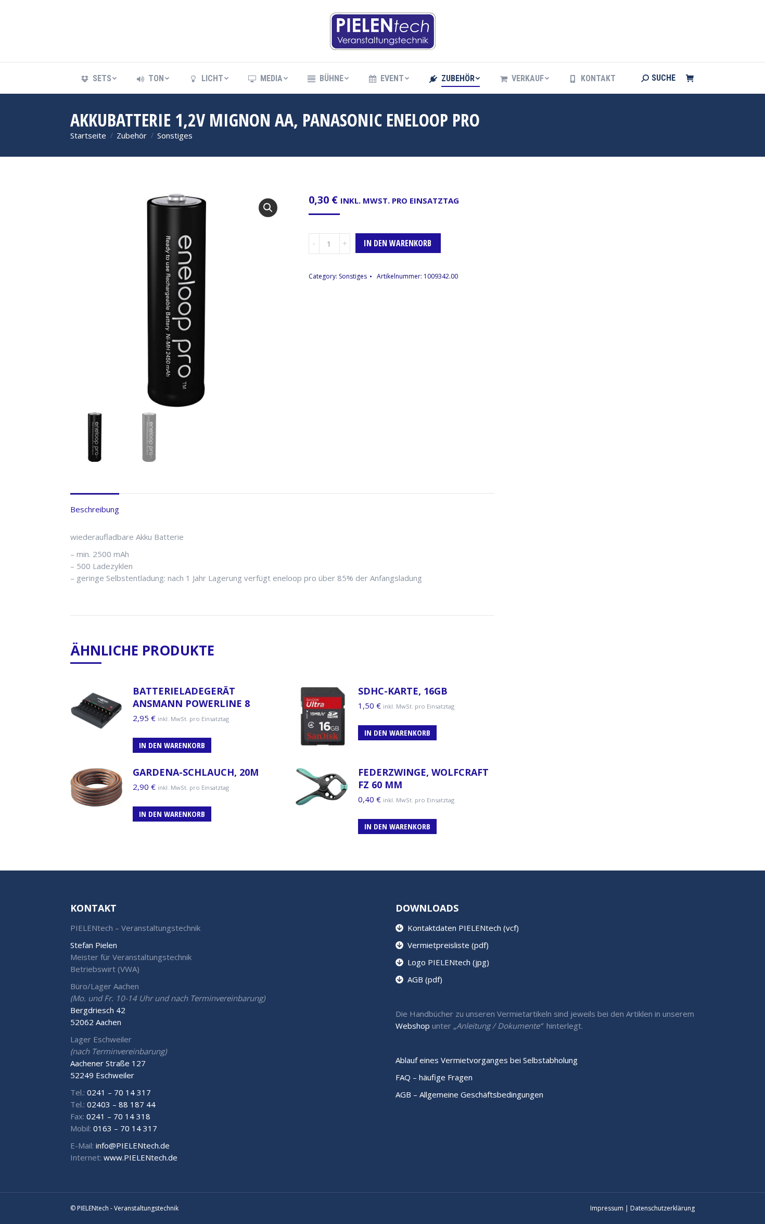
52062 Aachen (95, 1022)
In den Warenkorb (397, 243)
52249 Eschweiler (102, 1075)
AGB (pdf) (422, 979)
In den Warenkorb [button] (172, 745)
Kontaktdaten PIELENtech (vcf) (461, 928)
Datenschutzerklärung (662, 1208)
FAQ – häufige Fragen (434, 1077)
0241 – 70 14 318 (118, 1116)
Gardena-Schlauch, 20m (196, 772)
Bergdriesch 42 (97, 1010)
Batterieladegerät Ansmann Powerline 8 (191, 697)
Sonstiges (353, 276)
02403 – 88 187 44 (121, 1104)
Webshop (413, 1025)
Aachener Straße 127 (108, 1063)
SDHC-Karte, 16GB (403, 691)
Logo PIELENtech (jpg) (446, 962)
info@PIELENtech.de (133, 1145)
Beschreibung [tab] (94, 509)
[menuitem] (98, 78)
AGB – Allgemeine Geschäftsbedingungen (469, 1094)
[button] (268, 207)
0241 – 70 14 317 (119, 1092)
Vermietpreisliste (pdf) (446, 945)
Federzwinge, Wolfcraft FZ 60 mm (423, 778)
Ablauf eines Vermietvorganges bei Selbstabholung (487, 1060)
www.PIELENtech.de (140, 1157)
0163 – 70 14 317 (125, 1128)
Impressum (606, 1208)
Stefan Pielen (93, 945)
